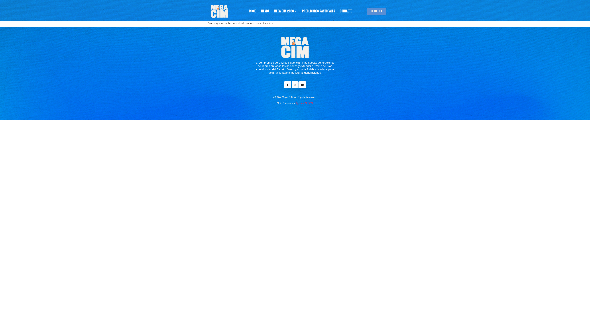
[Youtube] (302, 84)
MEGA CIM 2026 (284, 11)
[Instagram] (295, 84)
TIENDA (265, 11)
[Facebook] (287, 84)
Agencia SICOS (304, 103)
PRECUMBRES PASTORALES (318, 11)
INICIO (252, 11)
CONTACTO (346, 11)
